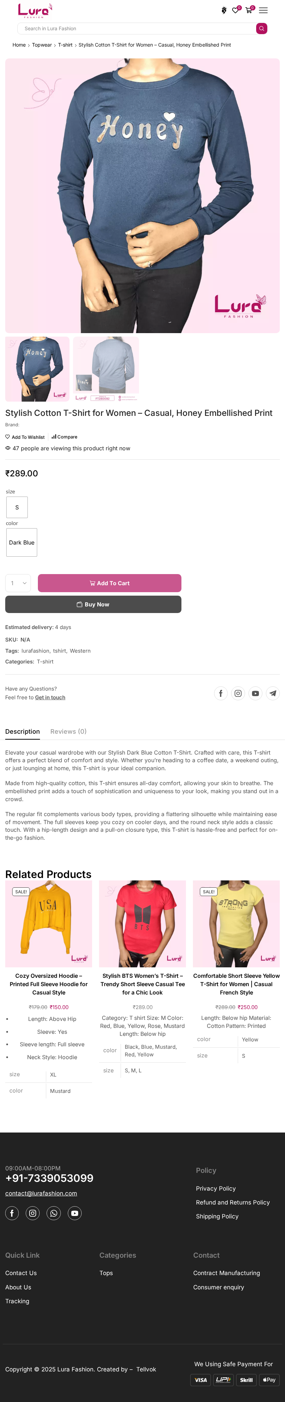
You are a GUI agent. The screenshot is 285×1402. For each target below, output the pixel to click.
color (12, 522)
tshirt (59, 650)
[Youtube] (255, 693)
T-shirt (65, 45)
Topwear (42, 45)
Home (19, 45)
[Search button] (261, 28)
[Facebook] (221, 693)
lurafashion (35, 650)
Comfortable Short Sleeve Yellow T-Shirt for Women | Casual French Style (236, 984)
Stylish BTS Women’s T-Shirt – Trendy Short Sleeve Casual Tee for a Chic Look (142, 984)
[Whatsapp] (54, 1213)
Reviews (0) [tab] (68, 731)
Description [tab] (22, 731)
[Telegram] (273, 693)
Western (80, 650)
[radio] (17, 507)
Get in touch (50, 697)
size (10, 491)
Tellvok (146, 1369)
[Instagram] (238, 693)
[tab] (22, 733)
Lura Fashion (75, 1369)
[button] (41, 1193)
